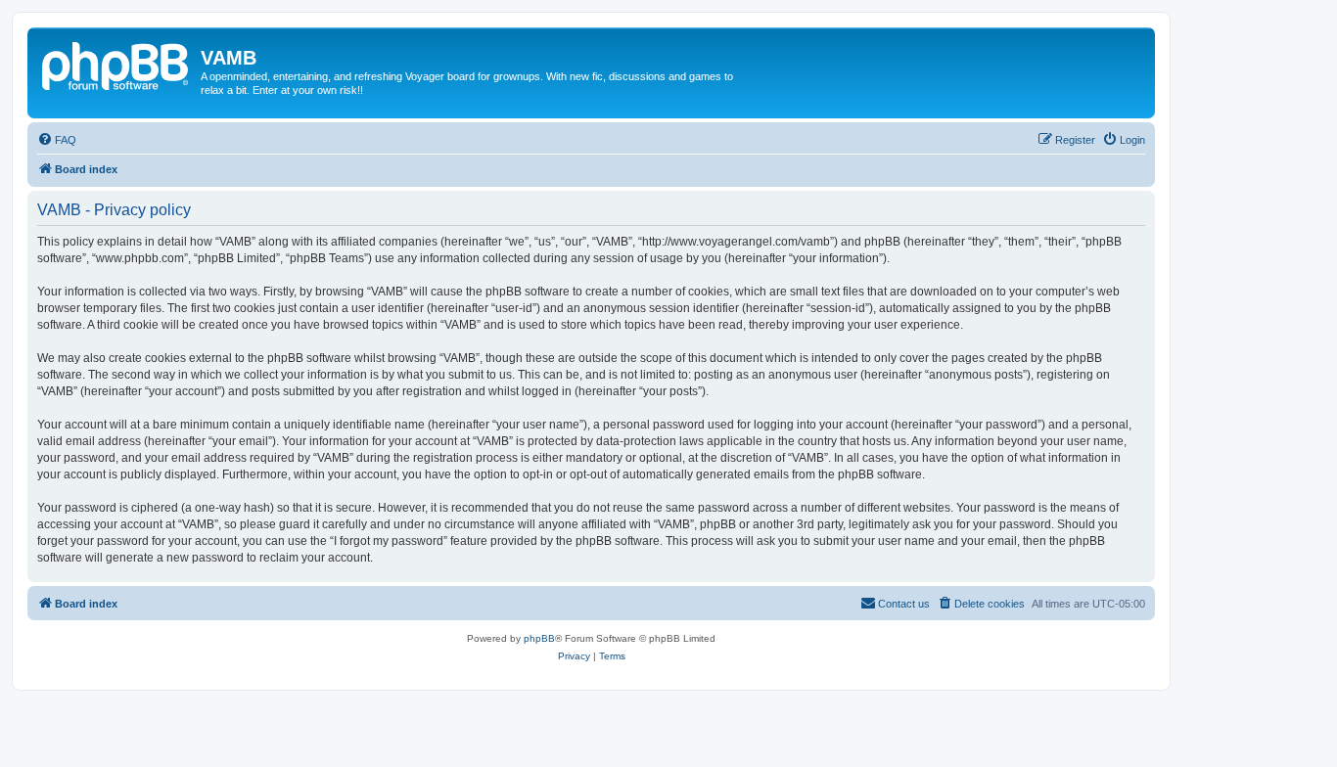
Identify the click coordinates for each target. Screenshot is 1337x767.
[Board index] (116, 63)
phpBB (539, 638)
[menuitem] (56, 140)
